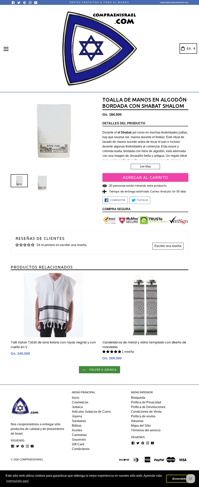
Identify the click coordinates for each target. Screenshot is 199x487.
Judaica (77, 407)
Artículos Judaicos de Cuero (91, 411)
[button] (112, 351)
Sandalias (79, 421)
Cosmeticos (80, 402)
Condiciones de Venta (146, 411)
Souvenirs (79, 439)
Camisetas (79, 435)
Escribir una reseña (167, 246)
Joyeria (77, 416)
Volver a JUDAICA (102, 369)
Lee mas (145, 166)
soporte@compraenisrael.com (174, 2)
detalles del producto (123, 123)
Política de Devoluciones (148, 407)
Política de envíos (143, 416)
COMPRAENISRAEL (31, 459)
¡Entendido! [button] (180, 478)
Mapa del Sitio (141, 425)
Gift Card (78, 444)
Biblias (76, 425)
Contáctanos (80, 449)
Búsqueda (138, 397)
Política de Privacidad (146, 402)
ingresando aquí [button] (17, 481)
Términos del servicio (146, 430)
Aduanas (137, 421)
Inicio (75, 397)
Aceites (77, 430)
